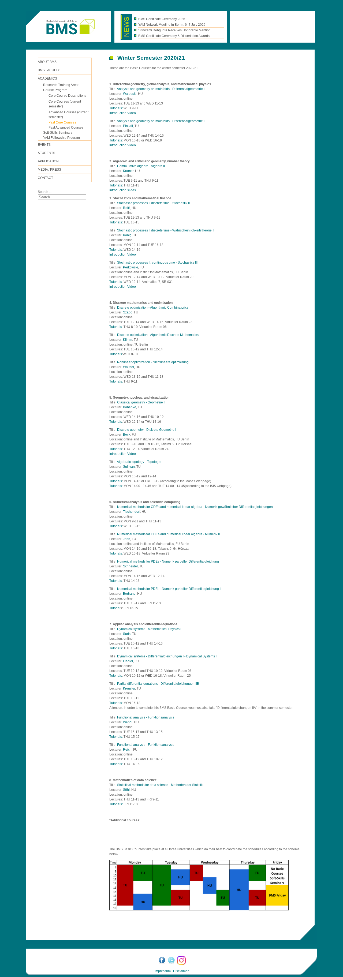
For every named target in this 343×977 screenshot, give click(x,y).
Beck (126, 434)
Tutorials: (116, 108)
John (126, 539)
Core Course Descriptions (67, 96)
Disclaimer (181, 971)
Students (46, 153)
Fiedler (128, 661)
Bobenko (129, 407)
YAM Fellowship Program (61, 138)
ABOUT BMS (47, 62)
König (127, 235)
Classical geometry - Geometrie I (141, 402)
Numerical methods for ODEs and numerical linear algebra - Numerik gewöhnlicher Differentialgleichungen (195, 507)
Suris (127, 634)
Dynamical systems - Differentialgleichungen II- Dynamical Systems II (167, 656)
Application (48, 161)
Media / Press (49, 169)
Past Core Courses (62, 122)
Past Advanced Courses (66, 127)
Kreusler (129, 688)
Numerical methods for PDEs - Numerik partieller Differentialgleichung (168, 561)
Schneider (130, 566)
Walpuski (129, 94)
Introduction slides (122, 190)
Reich (127, 749)
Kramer (128, 171)
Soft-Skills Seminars (57, 132)
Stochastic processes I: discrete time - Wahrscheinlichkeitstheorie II (165, 230)
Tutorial (114, 608)
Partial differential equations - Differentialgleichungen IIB (158, 684)
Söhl (126, 790)
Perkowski (130, 267)
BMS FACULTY (49, 70)
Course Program (55, 90)
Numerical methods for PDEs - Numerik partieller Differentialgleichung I (169, 589)
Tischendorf (131, 512)
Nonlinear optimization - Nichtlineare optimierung (153, 362)
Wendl (127, 722)
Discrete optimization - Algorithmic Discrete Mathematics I (158, 335)
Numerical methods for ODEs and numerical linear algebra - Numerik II (168, 534)
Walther (128, 367)
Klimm (127, 340)
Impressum (163, 971)
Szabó (127, 312)
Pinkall (128, 126)
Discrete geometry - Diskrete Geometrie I (146, 430)
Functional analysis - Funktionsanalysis (145, 717)
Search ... (44, 192)
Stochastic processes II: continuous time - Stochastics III (157, 262)
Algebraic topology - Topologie (139, 462)
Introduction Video (122, 113)
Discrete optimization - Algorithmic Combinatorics (152, 307)
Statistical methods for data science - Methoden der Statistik (160, 785)
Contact (45, 178)
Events (44, 145)
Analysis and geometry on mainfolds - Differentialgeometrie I (160, 89)
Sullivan (129, 467)
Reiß (126, 208)
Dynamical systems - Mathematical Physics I (149, 629)
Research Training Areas (61, 85)
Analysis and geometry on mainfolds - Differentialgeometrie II (161, 121)
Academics (47, 78)
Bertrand (129, 594)
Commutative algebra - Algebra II (141, 166)
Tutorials (115, 140)
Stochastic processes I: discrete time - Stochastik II (153, 203)
